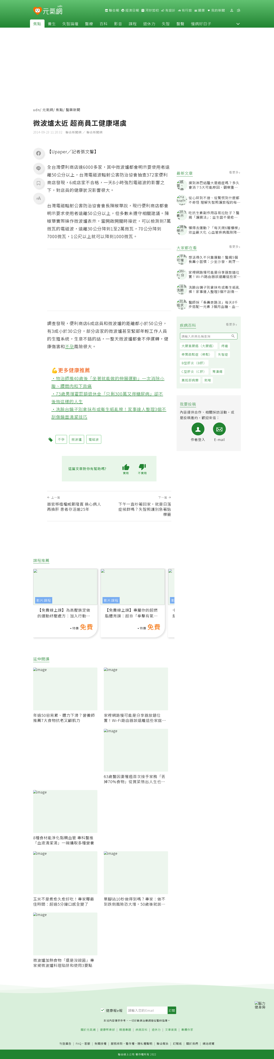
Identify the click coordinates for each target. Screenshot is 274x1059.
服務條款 (117, 1043)
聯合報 (113, 10)
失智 (166, 23)
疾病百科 (141, 1029)
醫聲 (180, 23)
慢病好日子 (201, 23)
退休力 (149, 23)
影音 (118, 23)
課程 (133, 23)
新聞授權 (101, 1043)
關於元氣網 (88, 1029)
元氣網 (47, 109)
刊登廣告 (65, 1043)
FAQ (79, 1043)
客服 (87, 1043)
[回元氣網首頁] (52, 10)
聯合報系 (163, 1043)
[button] (238, 23)
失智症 (223, 354)
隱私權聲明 (144, 1043)
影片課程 (43, 600)
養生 (52, 23)
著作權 (130, 1043)
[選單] (238, 10)
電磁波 (94, 439)
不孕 (69, 346)
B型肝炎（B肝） (194, 363)
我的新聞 (217, 10)
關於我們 (192, 1043)
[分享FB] (38, 153)
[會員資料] (231, 10)
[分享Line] (38, 168)
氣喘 (207, 380)
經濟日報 (132, 10)
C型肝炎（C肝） (194, 371)
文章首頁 (171, 1029)
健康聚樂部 (107, 1029)
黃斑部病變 (190, 380)
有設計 (170, 10)
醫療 (89, 23)
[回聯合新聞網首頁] (37, 11)
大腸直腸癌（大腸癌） (199, 346)
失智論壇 (70, 23)
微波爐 (76, 439)
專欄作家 (187, 1029)
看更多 (234, 172)
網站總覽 (208, 1043)
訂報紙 (177, 1043)
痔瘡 (224, 346)
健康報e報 (114, 1010)
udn (36, 109)
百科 (104, 23)
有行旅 (186, 10)
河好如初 (151, 10)
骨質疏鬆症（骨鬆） (197, 354)
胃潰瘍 (217, 371)
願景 (201, 10)
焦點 (37, 23)
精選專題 (125, 1029)
